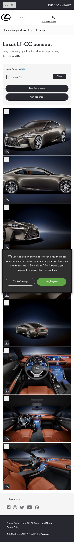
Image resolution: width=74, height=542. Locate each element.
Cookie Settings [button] (20, 281)
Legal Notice (46, 523)
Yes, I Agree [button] (51, 281)
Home (6, 30)
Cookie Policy (13, 527)
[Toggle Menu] (69, 17)
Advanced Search (49, 21)
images (15, 30)
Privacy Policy (13, 523)
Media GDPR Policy (30, 523)
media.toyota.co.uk (59, 5)
